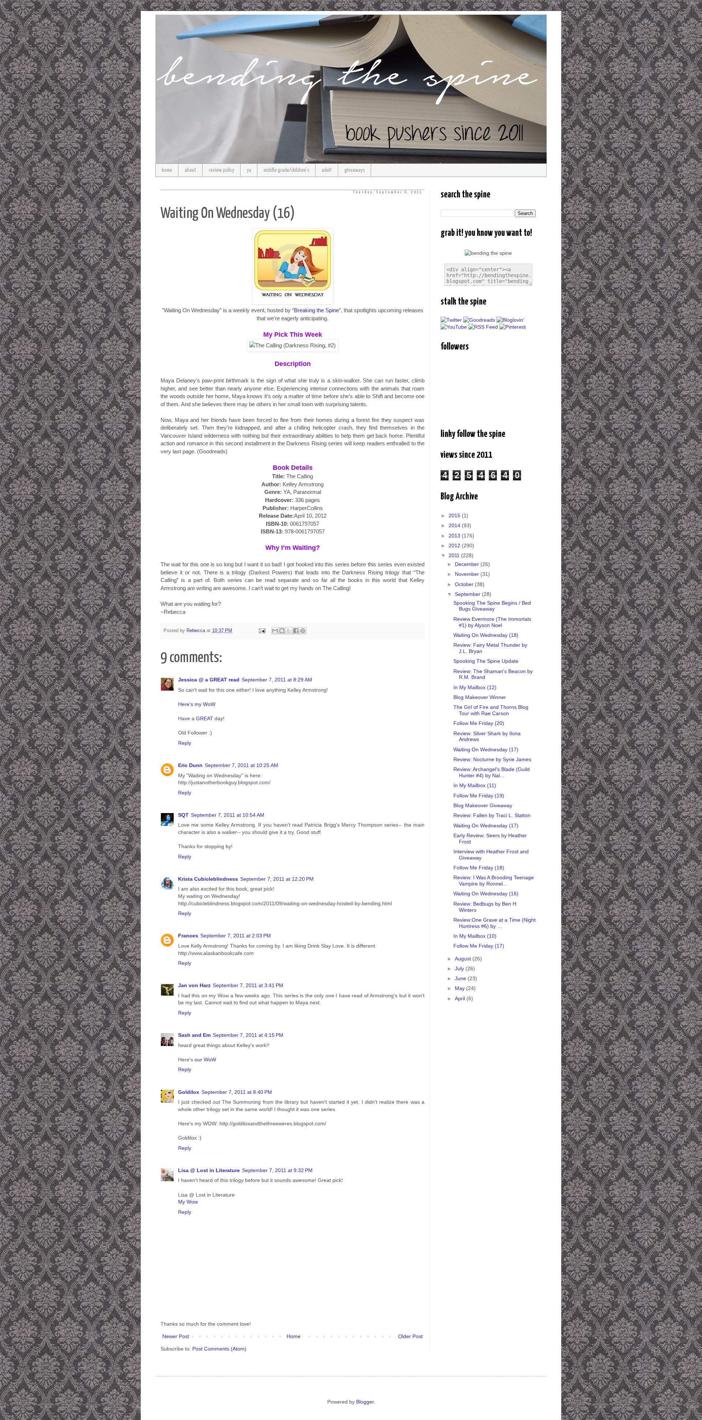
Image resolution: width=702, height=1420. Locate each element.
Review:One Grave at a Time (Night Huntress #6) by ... (494, 923)
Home (294, 1336)
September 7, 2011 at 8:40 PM (236, 1092)
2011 (455, 555)
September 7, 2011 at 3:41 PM (248, 985)
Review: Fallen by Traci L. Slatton (492, 815)
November (467, 574)
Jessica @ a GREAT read (208, 680)
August (463, 959)
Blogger (365, 1402)
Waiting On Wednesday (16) (485, 893)
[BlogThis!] (282, 630)
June (461, 978)
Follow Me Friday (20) (478, 723)
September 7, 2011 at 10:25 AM (241, 765)
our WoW (205, 1059)
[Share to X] (288, 630)
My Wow (188, 1202)
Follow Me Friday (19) (478, 795)
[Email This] (275, 630)
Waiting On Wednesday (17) (485, 749)
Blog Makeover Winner (479, 697)
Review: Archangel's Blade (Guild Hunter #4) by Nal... (491, 772)
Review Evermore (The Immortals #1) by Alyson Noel (492, 622)
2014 (455, 525)
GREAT (204, 718)
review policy (221, 170)
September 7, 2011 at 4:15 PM (248, 1035)
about (190, 170)
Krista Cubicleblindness (208, 879)
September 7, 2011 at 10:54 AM (227, 815)
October (465, 584)
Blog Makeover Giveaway (482, 805)
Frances (188, 936)
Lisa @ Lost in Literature (209, 1170)
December (467, 564)
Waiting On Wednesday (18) (485, 635)
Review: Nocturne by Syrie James (492, 759)
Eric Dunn (190, 765)
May (460, 988)
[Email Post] (262, 630)
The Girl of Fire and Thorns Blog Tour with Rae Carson (490, 710)
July (460, 968)
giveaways (354, 170)
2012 (455, 545)
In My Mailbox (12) (475, 687)
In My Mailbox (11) (474, 785)
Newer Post (175, 1336)
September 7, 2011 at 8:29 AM (277, 680)
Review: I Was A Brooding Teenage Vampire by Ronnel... (493, 881)
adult (327, 170)
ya (249, 170)
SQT (183, 815)
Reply (184, 743)
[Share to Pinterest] (302, 630)
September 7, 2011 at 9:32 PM (277, 1170)
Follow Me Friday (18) (478, 867)
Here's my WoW (196, 704)
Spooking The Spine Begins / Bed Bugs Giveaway (492, 606)
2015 (455, 515)
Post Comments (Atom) (219, 1349)
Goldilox (188, 1092)
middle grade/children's (286, 170)
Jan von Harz (194, 985)
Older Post (410, 1336)
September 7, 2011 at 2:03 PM (235, 936)
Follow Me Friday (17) (478, 946)
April (461, 998)
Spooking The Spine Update (485, 661)
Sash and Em (194, 1035)
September (468, 594)
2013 (455, 536)
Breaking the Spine (316, 310)
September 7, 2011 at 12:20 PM (277, 879)
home (167, 170)
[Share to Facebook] (295, 630)
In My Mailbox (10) (475, 936)
